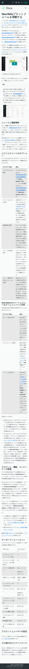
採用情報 (12, 664)
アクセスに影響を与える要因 (15, 522)
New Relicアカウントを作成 (17, 20)
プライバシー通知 (10, 665)
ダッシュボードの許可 (10, 440)
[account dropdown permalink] (2, 633)
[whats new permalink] (20, 122)
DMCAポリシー (21, 664)
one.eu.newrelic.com (8, 37)
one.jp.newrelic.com (10, 41)
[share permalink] (26, 305)
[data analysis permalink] (4, 155)
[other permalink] (2, 645)
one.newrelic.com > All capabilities (21, 176)
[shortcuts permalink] (26, 540)
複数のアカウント (10, 533)
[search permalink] (12, 469)
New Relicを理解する (10, 140)
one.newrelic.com (7, 33)
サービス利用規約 (16, 664)
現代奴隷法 (22, 665)
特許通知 (18, 665)
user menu (7, 638)
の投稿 (15, 127)
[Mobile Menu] (25, 8)
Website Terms (15, 665)
